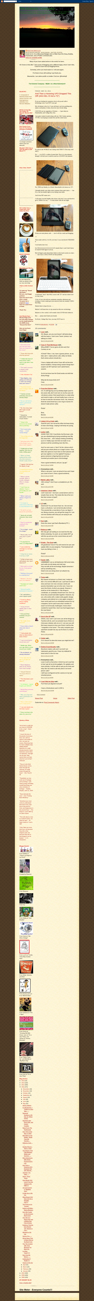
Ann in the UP (46, 616)
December (26, 1089)
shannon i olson (46, 490)
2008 (23, 1277)
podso (43, 432)
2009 (23, 1275)
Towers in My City (28, 1262)
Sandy (43, 560)
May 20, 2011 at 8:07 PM (47, 486)
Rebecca (44, 529)
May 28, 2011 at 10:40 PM (47, 690)
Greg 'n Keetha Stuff (25, 1283)
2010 (23, 1273)
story (27, 303)
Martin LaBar (45, 480)
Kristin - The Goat (47, 542)
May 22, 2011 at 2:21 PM (47, 656)
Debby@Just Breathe (48, 647)
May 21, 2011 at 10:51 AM (47, 573)
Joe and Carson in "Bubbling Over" (27, 1189)
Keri (42, 521)
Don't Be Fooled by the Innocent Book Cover (28, 1213)
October (25, 1093)
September (26, 1095)
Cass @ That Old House (49, 345)
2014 (23, 1080)
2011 (23, 1087)
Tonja (43, 577)
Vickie (43, 638)
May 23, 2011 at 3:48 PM (47, 677)
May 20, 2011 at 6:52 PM (47, 417)
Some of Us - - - (27, 1236)
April (24, 1264)
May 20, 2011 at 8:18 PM (47, 499)
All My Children (27, 1105)
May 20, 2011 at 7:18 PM (47, 465)
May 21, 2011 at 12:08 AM (47, 556)
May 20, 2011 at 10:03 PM (47, 538)
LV (42, 503)
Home (55, 698)
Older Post (71, 698)
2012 (23, 1085)
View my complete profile (34, 57)
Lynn (43, 332)
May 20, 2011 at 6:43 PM (47, 384)
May (24, 1103)
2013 (23, 1083)
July (24, 1099)
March (25, 1267)
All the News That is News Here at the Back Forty (28, 1240)
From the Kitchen (47, 388)
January (25, 1271)
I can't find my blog (47, 681)
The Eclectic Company (37, 8)
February (26, 1269)
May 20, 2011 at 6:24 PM (47, 341)
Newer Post (39, 698)
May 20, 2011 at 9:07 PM (47, 525)
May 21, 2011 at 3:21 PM (47, 612)
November (26, 1091)
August (25, 1097)
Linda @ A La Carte (47, 421)
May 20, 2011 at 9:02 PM (47, 517)
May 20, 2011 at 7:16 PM (47, 428)
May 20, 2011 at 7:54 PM (47, 476)
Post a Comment (41, 694)
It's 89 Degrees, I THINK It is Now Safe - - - (28, 1109)
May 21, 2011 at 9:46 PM (47, 634)
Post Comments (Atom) (51, 702)
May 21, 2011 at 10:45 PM (47, 643)
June (24, 1101)
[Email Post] (56, 324)
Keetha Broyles (34, 50)
